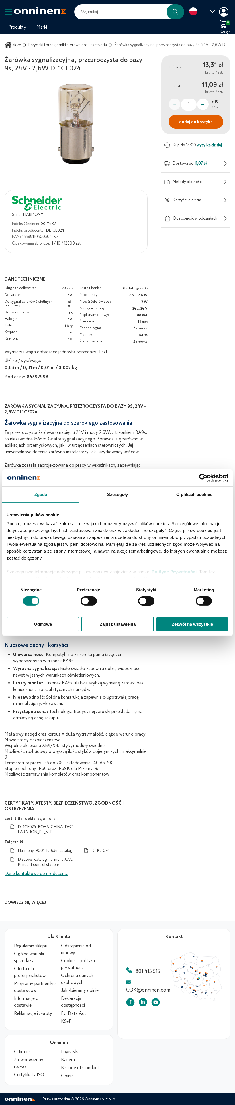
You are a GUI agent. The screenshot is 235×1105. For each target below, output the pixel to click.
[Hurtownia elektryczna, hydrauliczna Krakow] (215, 1010)
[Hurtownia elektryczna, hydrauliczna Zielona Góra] (179, 988)
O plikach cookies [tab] (194, 494)
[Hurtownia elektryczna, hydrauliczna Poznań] (190, 981)
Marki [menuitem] (41, 27)
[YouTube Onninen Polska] (155, 1003)
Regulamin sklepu (30, 946)
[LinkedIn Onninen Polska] (143, 1003)
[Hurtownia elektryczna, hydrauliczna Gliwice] (204, 1006)
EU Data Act (73, 1013)
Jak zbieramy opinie (80, 990)
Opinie (67, 1076)
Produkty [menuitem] (17, 27)
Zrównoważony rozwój (28, 1063)
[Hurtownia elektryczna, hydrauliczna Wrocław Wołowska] (191, 997)
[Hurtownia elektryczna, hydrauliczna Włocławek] (206, 979)
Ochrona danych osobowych (77, 979)
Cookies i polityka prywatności (78, 964)
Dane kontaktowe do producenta (36, 873)
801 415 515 (148, 971)
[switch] (89, 601)
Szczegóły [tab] (117, 494)
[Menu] (8, 12)
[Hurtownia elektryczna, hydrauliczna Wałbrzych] (186, 1002)
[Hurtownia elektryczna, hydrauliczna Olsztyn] (216, 964)
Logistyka (70, 1052)
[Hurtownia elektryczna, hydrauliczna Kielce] (219, 1000)
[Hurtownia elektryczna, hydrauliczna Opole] (199, 1003)
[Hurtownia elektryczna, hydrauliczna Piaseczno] (221, 986)
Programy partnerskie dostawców (35, 987)
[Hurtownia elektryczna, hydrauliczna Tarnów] (221, 1010)
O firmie (22, 1052)
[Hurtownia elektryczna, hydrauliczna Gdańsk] (204, 958)
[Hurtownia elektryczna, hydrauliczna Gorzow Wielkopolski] (178, 979)
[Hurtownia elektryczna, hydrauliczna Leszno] (191, 990)
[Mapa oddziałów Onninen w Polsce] (196, 1000)
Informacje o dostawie (26, 1002)
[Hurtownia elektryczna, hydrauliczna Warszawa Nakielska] (221, 982)
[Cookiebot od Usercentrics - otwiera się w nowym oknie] (203, 477)
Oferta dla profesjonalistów (30, 972)
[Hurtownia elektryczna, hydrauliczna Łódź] (210, 991)
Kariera (68, 1060)
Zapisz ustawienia (118, 624)
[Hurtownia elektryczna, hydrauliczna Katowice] (206, 1008)
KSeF (66, 1021)
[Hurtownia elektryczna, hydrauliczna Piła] (189, 973)
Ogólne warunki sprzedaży (29, 957)
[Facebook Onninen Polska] (130, 1003)
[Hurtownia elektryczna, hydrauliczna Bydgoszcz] (199, 973)
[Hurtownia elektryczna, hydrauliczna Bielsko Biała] (207, 1013)
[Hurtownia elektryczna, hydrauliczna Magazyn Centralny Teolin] (211, 989)
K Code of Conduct (80, 1068)
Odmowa (43, 624)
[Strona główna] (9, 44)
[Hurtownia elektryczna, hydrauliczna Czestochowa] (209, 1001)
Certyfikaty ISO (29, 1075)
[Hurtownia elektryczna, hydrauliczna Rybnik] (203, 1010)
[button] (175, 11)
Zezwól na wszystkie (192, 624)
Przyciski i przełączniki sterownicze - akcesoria (67, 44)
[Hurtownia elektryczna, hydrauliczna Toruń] (202, 975)
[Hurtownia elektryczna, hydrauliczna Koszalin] (185, 959)
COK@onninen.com (148, 990)
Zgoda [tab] (40, 494)
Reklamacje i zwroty (33, 1013)
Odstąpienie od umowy (76, 949)
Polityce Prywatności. (175, 571)
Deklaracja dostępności (73, 1002)
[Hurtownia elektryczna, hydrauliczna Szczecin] (174, 969)
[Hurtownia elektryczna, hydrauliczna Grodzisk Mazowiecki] (219, 985)
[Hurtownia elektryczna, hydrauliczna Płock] (212, 982)
